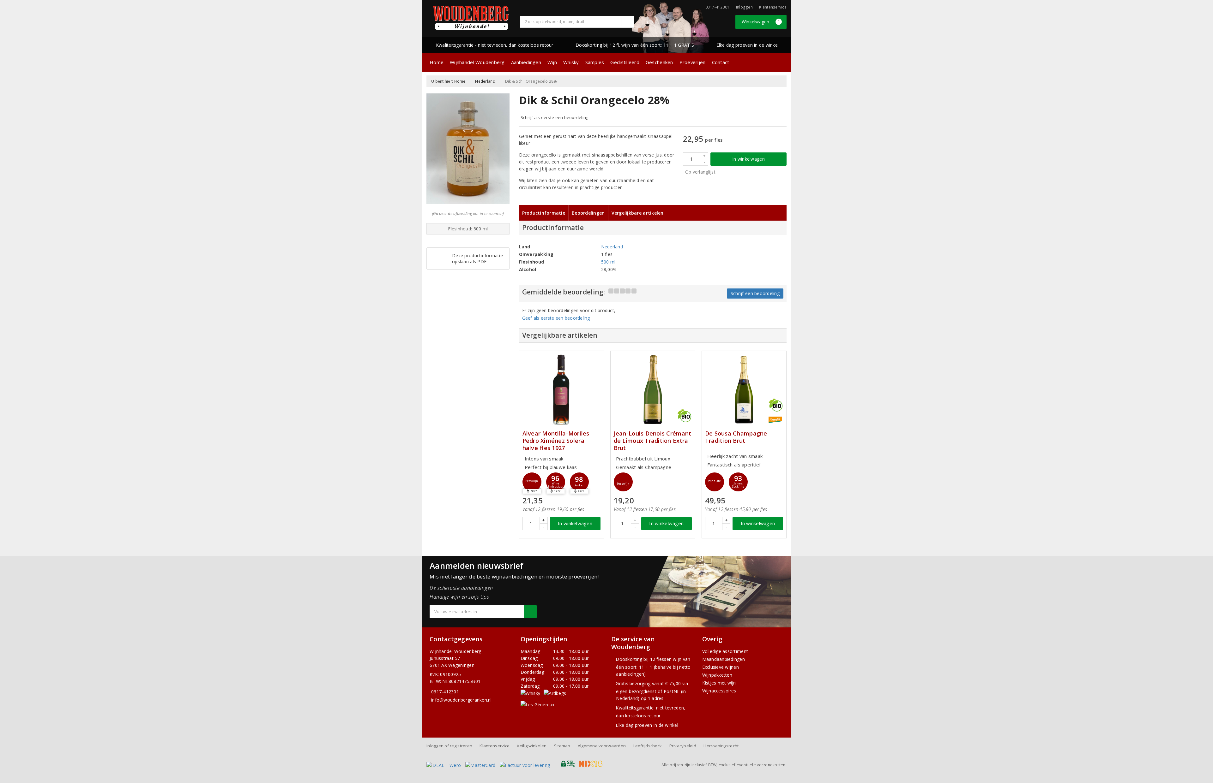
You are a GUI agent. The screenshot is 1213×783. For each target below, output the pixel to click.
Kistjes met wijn (719, 683)
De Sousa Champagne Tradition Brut (736, 437)
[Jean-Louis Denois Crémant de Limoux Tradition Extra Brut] (653, 389)
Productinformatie (543, 213)
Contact (720, 62)
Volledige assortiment (725, 651)
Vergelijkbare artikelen (638, 213)
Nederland (485, 81)
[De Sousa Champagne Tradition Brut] (744, 389)
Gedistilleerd (624, 62)
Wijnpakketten (717, 675)
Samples (594, 62)
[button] (531, 481)
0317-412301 (445, 692)
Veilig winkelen (531, 746)
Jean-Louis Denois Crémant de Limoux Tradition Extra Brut (652, 441)
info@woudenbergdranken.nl (461, 700)
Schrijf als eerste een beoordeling (554, 117)
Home (437, 62)
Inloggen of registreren (449, 746)
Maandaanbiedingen (723, 659)
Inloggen (744, 7)
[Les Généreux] (538, 704)
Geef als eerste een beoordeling (556, 318)
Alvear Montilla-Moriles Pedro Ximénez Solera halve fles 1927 (555, 441)
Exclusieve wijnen (720, 667)
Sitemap (562, 746)
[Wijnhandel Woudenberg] (471, 18)
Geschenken (659, 62)
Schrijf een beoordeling (755, 293)
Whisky (571, 62)
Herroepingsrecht (721, 746)
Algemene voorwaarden (602, 746)
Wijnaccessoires (719, 691)
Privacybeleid (682, 746)
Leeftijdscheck (647, 746)
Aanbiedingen (526, 62)
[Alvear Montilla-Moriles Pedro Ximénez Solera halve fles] (561, 389)
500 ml (608, 262)
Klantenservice (773, 7)
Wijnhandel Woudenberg (477, 62)
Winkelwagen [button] (761, 22)
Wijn (552, 62)
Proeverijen (692, 62)
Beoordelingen (588, 213)
